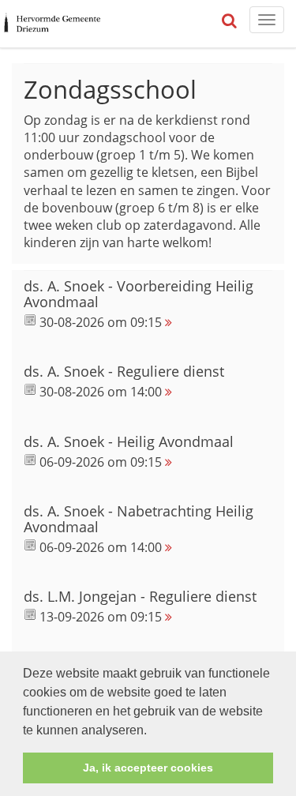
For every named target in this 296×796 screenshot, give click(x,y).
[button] (152, 731)
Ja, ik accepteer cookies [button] (148, 767)
